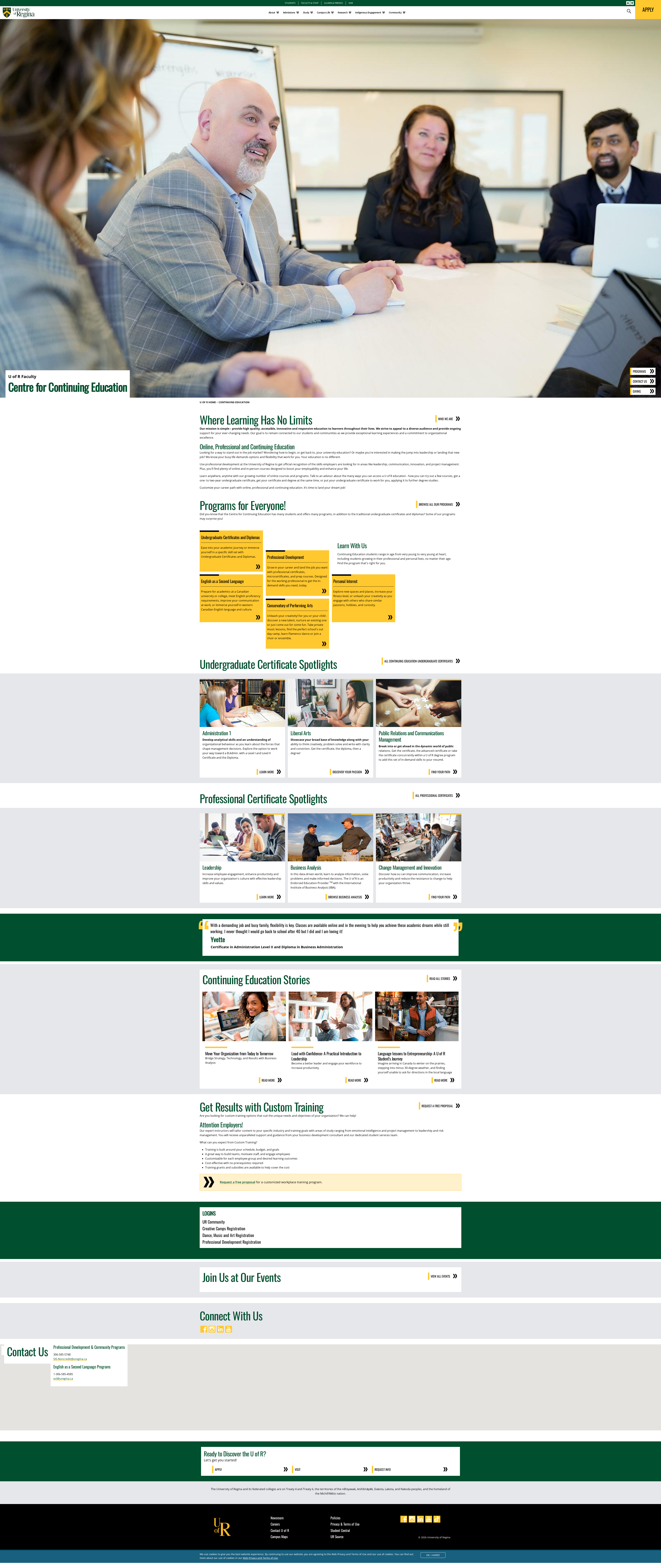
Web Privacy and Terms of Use (260, 1558)
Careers (275, 1524)
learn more (266, 897)
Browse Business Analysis (345, 897)
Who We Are (445, 419)
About (272, 12)
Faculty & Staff (309, 3)
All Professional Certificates (434, 795)
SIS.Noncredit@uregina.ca (70, 1359)
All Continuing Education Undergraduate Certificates (418, 661)
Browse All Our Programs (436, 504)
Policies (335, 1517)
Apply (218, 1469)
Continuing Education (234, 402)
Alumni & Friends (333, 3)
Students (290, 3)
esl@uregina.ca (63, 1378)
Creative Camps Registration (223, 1228)
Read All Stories (439, 978)
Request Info (383, 1469)
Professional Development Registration (231, 1242)
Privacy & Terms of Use (344, 1524)
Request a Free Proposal (437, 1106)
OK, (433, 1555)
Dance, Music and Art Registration (228, 1235)
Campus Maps (279, 1536)
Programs (639, 371)
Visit (297, 1469)
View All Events (440, 1276)
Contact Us (640, 381)
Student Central (340, 1530)
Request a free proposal (237, 1182)
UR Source (336, 1536)
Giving (637, 391)
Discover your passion (347, 772)
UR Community (213, 1222)
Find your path (440, 772)
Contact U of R (280, 1530)
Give (351, 3)
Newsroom (277, 1517)
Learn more (266, 772)
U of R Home (208, 402)
